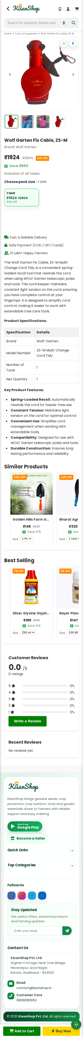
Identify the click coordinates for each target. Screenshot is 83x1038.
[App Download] (60, 9)
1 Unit (73, 538)
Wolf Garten (26, 147)
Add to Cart (24, 1031)
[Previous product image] (10, 74)
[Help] (76, 1024)
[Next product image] (73, 74)
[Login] (68, 9)
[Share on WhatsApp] (63, 43)
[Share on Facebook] (72, 43)
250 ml (26, 632)
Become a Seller (31, 838)
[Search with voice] (64, 23)
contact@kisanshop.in (34, 988)
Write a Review (27, 721)
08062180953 (26, 1000)
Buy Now (63, 1031)
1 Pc (25, 538)
